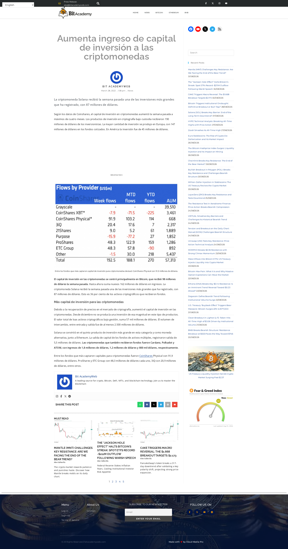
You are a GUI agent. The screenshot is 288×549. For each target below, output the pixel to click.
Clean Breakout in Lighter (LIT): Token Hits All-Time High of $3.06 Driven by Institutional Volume (210, 321)
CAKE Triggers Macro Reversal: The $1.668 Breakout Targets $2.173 (158, 451)
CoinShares (146, 355)
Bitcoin (159, 12)
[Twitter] (65, 396)
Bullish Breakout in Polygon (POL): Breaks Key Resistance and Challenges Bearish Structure (209, 173)
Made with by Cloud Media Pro (186, 542)
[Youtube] (226, 3)
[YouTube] (198, 29)
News (147, 12)
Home (135, 12)
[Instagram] (219, 3)
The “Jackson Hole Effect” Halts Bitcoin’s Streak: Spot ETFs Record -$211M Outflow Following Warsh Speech (116, 450)
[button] (98, 3)
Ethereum (174, 12)
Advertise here (116, 175)
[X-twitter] (212, 3)
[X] (205, 29)
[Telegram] (69, 396)
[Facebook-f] (205, 3)
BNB (186, 12)
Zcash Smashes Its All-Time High (204, 130)
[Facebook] (61, 396)
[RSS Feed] (219, 29)
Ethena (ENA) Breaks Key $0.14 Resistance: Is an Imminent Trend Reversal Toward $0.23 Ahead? (210, 287)
